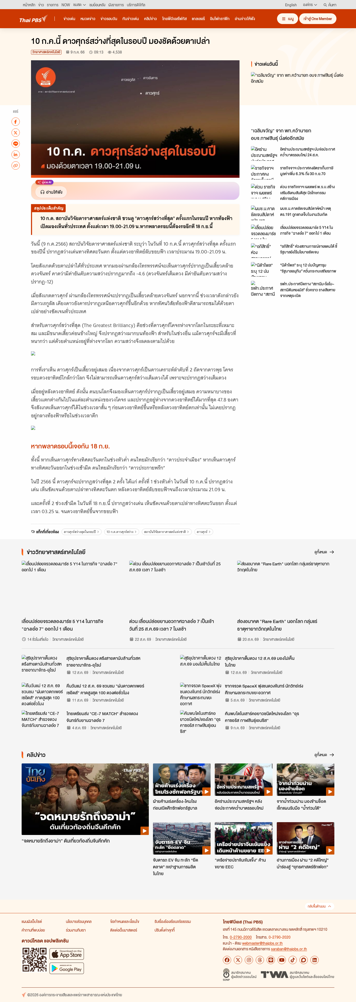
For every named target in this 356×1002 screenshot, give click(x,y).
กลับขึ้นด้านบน (317, 906)
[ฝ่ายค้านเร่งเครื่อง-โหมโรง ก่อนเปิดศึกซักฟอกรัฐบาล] (182, 779)
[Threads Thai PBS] (260, 960)
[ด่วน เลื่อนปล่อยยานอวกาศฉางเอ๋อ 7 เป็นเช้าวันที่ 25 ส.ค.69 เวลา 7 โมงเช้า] (177, 588)
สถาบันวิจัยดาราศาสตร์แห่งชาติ (165, 532)
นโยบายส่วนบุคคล (78, 921)
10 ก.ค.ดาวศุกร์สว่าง (120, 532)
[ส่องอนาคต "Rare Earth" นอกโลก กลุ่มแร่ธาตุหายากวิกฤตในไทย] (285, 588)
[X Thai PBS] (238, 960)
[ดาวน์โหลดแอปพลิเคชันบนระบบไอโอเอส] (67, 954)
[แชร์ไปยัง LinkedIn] (15, 154)
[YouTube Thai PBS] (282, 960)
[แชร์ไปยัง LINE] (15, 143)
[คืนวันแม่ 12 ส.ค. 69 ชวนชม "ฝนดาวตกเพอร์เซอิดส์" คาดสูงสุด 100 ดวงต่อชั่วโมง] (42, 694)
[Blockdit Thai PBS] (303, 960)
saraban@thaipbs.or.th (289, 948)
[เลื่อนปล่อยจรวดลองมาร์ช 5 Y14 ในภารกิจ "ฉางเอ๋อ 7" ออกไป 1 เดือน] (264, 231)
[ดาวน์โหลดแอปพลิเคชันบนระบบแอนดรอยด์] (67, 968)
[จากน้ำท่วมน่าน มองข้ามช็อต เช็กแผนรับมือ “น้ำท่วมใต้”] (305, 779)
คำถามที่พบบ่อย (33, 930)
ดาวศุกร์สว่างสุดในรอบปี (80, 532)
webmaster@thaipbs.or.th (262, 943)
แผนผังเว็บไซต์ (32, 921)
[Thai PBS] (34, 18)
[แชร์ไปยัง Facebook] (15, 121)
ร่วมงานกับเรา (76, 930)
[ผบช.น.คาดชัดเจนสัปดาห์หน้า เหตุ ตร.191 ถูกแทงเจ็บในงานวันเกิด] (264, 212)
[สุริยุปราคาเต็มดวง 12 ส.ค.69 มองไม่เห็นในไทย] (201, 666)
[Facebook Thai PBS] (227, 960)
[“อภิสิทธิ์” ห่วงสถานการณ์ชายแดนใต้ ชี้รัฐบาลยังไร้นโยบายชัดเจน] (264, 250)
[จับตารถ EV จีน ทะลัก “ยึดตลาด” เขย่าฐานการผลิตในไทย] (182, 838)
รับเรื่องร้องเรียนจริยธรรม (173, 921)
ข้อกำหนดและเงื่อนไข (124, 921)
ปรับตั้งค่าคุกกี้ (165, 930)
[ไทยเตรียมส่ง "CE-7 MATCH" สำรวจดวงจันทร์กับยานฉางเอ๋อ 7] (42, 722)
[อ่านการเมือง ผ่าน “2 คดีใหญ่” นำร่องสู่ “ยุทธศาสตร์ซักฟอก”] (305, 838)
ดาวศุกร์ (202, 532)
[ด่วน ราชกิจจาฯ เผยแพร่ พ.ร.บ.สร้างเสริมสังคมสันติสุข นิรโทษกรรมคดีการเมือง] (264, 191)
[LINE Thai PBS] (271, 960)
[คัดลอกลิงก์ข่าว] (15, 165)
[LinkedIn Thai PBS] (314, 960)
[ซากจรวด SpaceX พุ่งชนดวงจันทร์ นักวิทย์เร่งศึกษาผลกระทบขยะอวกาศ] (201, 694)
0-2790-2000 (241, 937)
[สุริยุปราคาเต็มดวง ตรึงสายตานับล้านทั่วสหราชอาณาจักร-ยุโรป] (42, 666)
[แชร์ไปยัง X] (15, 132)
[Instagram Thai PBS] (249, 960)
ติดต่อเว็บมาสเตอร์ (123, 930)
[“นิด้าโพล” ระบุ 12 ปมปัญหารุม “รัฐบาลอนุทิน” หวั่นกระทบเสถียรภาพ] (264, 269)
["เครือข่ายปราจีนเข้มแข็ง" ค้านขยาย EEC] (243, 838)
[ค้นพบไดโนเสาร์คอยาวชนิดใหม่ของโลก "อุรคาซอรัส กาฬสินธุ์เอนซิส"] (201, 722)
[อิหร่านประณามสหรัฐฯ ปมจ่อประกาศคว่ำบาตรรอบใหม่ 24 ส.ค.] (264, 153)
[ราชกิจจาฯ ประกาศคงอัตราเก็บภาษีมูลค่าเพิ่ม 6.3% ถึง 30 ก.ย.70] (264, 172)
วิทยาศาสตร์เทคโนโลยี (46, 52)
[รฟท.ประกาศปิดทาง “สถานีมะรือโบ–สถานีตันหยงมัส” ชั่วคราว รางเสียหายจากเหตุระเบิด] (264, 288)
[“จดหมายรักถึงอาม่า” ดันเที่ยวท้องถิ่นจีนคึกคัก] (85, 799)
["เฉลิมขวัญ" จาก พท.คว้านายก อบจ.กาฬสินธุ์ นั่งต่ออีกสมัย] (298, 98)
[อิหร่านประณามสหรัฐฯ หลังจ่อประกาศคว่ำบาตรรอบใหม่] (243, 779)
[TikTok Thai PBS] (293, 960)
